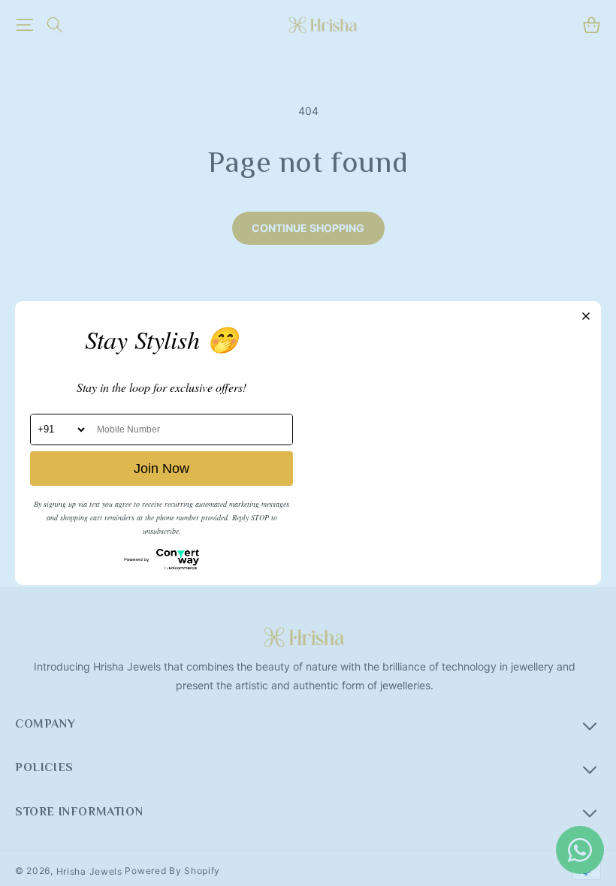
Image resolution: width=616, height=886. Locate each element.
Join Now (161, 468)
